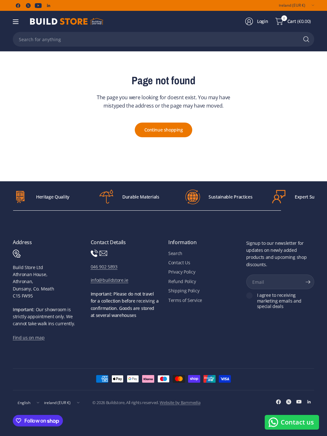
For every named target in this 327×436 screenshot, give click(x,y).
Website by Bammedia (180, 402)
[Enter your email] (307, 281)
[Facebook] (18, 5)
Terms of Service (185, 300)
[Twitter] (28, 5)
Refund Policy (182, 281)
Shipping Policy (183, 291)
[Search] (306, 39)
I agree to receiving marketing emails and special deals (279, 300)
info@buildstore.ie (109, 280)
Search (175, 253)
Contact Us (179, 262)
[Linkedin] (48, 5)
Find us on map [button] (29, 338)
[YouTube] (38, 5)
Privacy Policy (181, 272)
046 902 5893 (104, 267)
